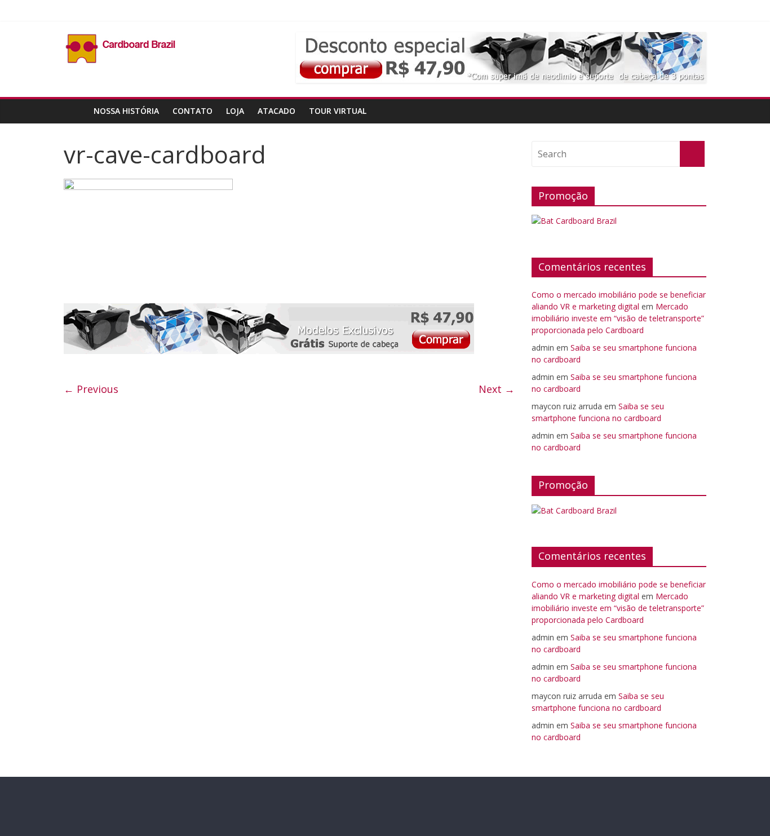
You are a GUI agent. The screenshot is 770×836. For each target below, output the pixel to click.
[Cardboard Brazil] (75, 110)
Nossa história (126, 110)
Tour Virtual (337, 110)
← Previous (91, 389)
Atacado (276, 110)
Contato (192, 110)
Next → (497, 389)
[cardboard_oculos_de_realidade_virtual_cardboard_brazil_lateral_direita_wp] (269, 310)
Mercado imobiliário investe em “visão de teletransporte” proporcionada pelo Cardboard (618, 318)
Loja (235, 110)
